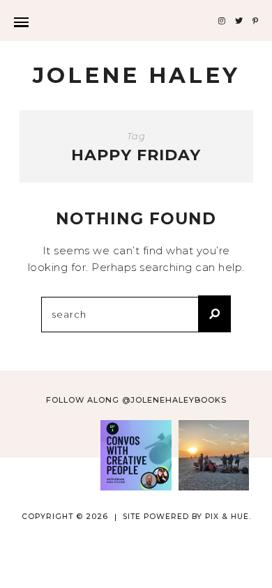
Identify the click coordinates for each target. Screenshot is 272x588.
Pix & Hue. (228, 516)
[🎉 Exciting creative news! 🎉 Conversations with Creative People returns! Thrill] (136, 455)
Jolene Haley (136, 75)
